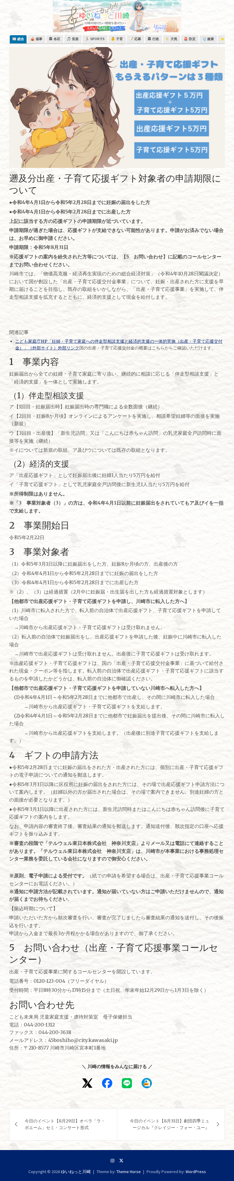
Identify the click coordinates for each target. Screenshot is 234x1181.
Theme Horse (128, 1171)
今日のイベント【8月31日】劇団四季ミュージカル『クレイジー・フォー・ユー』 (169, 1124)
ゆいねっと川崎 (76, 1171)
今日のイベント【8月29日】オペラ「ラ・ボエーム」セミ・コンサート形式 (65, 1124)
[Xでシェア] (87, 1083)
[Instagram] (112, 1160)
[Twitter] (121, 1160)
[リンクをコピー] (147, 1083)
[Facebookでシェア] (107, 1083)
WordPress (196, 1171)
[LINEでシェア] (127, 1083)
